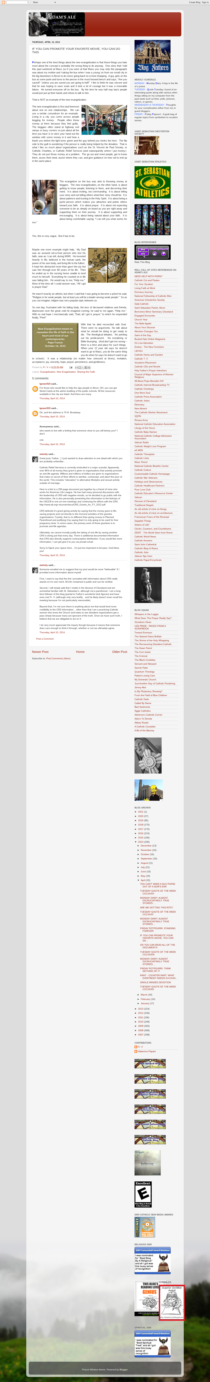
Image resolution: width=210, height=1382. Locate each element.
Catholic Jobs (141, 552)
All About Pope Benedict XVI (149, 381)
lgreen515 (45, 384)
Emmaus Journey (144, 292)
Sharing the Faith (86, 372)
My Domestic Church (145, 679)
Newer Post (40, 651)
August (145, 863)
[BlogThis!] (79, 367)
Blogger (123, 1369)
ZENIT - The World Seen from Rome (154, 532)
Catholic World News (145, 536)
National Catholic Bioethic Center (152, 466)
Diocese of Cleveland (146, 501)
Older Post (119, 651)
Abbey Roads (141, 722)
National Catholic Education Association (155, 424)
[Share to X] (82, 367)
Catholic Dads (142, 699)
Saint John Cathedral (145, 544)
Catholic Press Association (148, 397)
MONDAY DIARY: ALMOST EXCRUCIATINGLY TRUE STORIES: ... (154, 900)
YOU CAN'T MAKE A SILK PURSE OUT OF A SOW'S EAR (157, 885)
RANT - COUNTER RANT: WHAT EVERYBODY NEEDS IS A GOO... (159, 976)
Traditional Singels (144, 505)
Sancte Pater (141, 668)
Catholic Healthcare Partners (149, 485)
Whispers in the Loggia (146, 614)
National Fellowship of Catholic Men (153, 296)
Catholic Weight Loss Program (150, 446)
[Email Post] (70, 367)
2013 (141, 1009)
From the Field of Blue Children (151, 695)
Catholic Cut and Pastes (147, 280)
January (145, 1003)
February (146, 999)
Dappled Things (143, 521)
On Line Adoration (144, 343)
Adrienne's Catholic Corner (148, 715)
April (143, 880)
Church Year (141, 319)
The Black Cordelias (145, 660)
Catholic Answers (143, 540)
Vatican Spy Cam (143, 556)
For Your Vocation (144, 284)
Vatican (138, 497)
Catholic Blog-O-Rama (146, 548)
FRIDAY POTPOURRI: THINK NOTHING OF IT (155, 969)
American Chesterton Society (150, 300)
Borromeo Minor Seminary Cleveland (154, 312)
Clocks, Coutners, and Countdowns (153, 529)
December (146, 845)
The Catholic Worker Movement (151, 412)
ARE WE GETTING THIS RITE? (156, 907)
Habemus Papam (147, 1051)
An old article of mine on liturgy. (151, 509)
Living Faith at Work (145, 288)
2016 (141, 833)
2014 (141, 842)
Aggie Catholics (143, 711)
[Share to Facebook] (86, 367)
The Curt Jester (143, 652)
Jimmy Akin (140, 687)
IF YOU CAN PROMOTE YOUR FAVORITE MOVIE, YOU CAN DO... (156, 938)
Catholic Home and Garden (149, 355)
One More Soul (142, 393)
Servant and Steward (145, 664)
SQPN (138, 416)
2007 (141, 1034)
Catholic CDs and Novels (147, 366)
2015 (141, 837)
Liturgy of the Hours (145, 428)
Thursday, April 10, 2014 (52, 398)
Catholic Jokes (142, 400)
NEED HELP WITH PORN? (148, 276)
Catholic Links (142, 458)
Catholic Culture (143, 470)
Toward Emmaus (143, 632)
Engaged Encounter (145, 315)
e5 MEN (139, 450)
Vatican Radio (142, 442)
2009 (141, 1026)
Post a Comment (45, 639)
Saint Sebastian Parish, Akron (150, 308)
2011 (141, 1017)
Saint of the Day (143, 335)
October (145, 854)
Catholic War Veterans (146, 478)
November (146, 850)
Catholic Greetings (144, 389)
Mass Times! (141, 462)
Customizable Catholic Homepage (152, 474)
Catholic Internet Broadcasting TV (152, 385)
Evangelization (47, 372)
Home (80, 651)
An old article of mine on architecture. (154, 513)
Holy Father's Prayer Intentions (151, 370)
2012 (141, 1013)
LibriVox (139, 351)
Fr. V (140, 1047)
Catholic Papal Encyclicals (148, 560)
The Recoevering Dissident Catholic (153, 644)
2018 (141, 825)
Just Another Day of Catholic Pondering (155, 683)
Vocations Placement (145, 362)
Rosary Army (141, 420)
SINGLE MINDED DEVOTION (155, 982)
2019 (141, 820)
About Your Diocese (145, 327)
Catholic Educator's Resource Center (154, 493)
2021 (141, 812)
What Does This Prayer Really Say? (153, 618)
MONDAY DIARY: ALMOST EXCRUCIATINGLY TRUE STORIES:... (154, 921)
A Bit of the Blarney (144, 730)
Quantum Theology (145, 672)
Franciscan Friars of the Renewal (152, 517)
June (144, 871)
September (147, 858)
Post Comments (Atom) (58, 658)
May (143, 876)
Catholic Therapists (145, 454)
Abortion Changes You (146, 331)
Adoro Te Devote (143, 719)
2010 (141, 1022)
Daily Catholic (142, 304)
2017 (141, 829)
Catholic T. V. (141, 359)
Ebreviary (139, 404)
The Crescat (141, 656)
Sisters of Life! (142, 525)
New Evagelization (66, 372)
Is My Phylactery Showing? (148, 691)
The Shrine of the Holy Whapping (152, 640)
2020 (141, 816)
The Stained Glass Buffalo (148, 636)
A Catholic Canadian (145, 726)
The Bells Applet (143, 323)
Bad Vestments (142, 707)
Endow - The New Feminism (149, 347)
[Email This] (76, 367)
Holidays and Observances (148, 482)
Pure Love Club (143, 489)
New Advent (141, 408)
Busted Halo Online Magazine (150, 339)
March (144, 995)
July (143, 867)
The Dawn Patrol (143, 648)
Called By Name (143, 703)
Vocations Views (143, 622)
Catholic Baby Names (146, 432)
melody (44, 454)
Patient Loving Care (145, 675)
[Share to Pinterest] (89, 367)
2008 (141, 1030)
